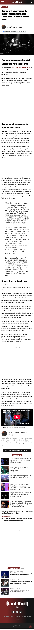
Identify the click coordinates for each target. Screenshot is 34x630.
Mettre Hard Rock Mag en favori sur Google (15, 31)
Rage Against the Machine (18, 427)
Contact (18, 619)
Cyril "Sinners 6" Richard (15, 27)
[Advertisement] (17, 361)
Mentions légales (26, 616)
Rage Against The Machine (21, 68)
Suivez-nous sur (16, 450)
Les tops (18, 616)
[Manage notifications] (30, 626)
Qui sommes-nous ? (8, 616)
